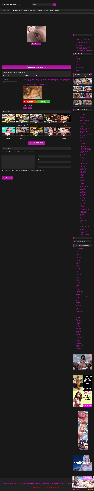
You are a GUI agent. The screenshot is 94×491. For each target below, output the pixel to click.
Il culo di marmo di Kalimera (82, 48)
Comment (4, 154)
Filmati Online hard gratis (85, 149)
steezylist (78, 336)
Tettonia (77, 66)
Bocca (17, 13)
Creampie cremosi (84, 131)
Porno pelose (83, 194)
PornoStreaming (79, 311)
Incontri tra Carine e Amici (29, 10)
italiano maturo (79, 63)
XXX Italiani (78, 112)
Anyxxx (77, 306)
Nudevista (82, 182)
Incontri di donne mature (55, 10)
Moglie (81, 178)
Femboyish (82, 143)
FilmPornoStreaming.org (11, 5)
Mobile (81, 177)
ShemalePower (79, 291)
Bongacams (82, 123)
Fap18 (77, 308)
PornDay (78, 283)
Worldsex (82, 229)
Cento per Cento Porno (85, 128)
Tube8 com (82, 223)
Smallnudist (78, 348)
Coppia (30, 108)
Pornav (77, 277)
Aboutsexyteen (79, 345)
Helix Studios (83, 154)
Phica (77, 259)
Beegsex (78, 323)
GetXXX (78, 297)
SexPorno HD (83, 215)
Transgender (83, 221)
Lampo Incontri (83, 163)
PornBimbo (78, 279)
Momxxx (82, 180)
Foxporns (78, 268)
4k (80, 115)
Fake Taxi (82, 142)
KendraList (78, 262)
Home (3, 13)
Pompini (82, 185)
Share (35, 75)
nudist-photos (79, 346)
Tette (81, 217)
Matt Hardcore (83, 171)
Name (39, 154)
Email (39, 159)
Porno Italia (82, 191)
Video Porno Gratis (84, 225)
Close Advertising (36, 43)
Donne (81, 137)
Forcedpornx (79, 334)
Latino (81, 165)
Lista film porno (83, 168)
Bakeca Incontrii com (84, 120)
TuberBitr (78, 293)
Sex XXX (82, 214)
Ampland (82, 117)
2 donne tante (48, 84)
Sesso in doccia (83, 211)
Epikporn (78, 342)
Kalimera (78, 58)
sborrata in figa (79, 69)
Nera (77, 56)
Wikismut (78, 299)
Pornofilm (82, 197)
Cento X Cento (83, 129)
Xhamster (82, 232)
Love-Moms (78, 343)
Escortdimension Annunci (86, 138)
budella (77, 70)
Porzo (77, 273)
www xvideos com (84, 231)
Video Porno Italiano (84, 226)
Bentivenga (78, 64)
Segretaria (82, 208)
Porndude (78, 340)
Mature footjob (83, 172)
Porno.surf (78, 253)
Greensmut (78, 305)
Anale (81, 119)
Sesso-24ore (83, 212)
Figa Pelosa (82, 145)
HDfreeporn (78, 263)
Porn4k (77, 251)
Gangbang (82, 152)
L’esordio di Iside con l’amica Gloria (84, 50)
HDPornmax (78, 331)
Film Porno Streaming (85, 148)
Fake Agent (82, 140)
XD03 (77, 314)
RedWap (78, 302)
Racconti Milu (83, 203)
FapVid (77, 280)
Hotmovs (78, 286)
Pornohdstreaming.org (81, 312)
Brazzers (82, 125)
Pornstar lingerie (83, 200)
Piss (77, 61)
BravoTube (78, 276)
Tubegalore (78, 269)
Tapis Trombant (79, 45)
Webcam (82, 228)
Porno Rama (83, 195)
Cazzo (25, 108)
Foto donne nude (84, 151)
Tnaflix (81, 218)
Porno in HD (83, 189)
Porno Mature (83, 192)
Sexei (77, 265)
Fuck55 (77, 289)
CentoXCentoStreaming (81, 296)
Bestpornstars (79, 329)
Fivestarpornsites (80, 337)
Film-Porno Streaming (10, 13)
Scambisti (82, 206)
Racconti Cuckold (84, 201)
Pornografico (83, 198)
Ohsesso (82, 183)
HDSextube (78, 328)
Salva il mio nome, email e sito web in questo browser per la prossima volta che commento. (23, 170)
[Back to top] (90, 487)
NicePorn (78, 256)
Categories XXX (17, 10)
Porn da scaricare (84, 186)
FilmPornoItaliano (80, 248)
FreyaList (78, 260)
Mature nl (82, 174)
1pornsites (78, 319)
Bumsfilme (78, 274)
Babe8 (77, 266)
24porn (77, 303)
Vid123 (77, 288)
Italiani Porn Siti (83, 158)
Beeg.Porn (78, 257)
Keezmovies (83, 162)
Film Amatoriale (83, 146)
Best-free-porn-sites (80, 316)
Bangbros (82, 122)
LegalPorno (82, 166)
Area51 (77, 249)
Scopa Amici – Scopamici (43, 10)
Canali (81, 126)
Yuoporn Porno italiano (85, 234)
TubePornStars (79, 294)
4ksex (77, 300)
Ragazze (82, 205)
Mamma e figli (83, 169)
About (27, 75)
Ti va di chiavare (79, 67)
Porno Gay (82, 188)
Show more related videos (36, 142)
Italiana (81, 157)
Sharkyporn (78, 320)
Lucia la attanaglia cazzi (81, 37)
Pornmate (78, 326)
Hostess (82, 155)
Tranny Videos (83, 220)
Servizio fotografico (84, 209)
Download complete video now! (37, 67)
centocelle (78, 59)
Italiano (81, 160)
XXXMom (78, 282)
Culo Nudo (82, 132)
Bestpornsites (79, 322)
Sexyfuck (78, 285)
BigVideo (78, 325)
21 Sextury (82, 114)
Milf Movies (82, 175)
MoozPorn (78, 317)
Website (39, 164)
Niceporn (78, 309)
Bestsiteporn (79, 339)
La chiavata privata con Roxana (83, 47)
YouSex (77, 254)
